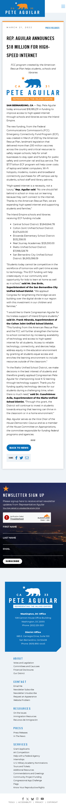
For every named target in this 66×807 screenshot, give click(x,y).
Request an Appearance (25, 696)
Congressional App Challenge (27, 780)
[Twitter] (27, 798)
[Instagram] (37, 799)
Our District (19, 673)
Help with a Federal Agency (26, 756)
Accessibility (24, 802)
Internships (18, 759)
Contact (20, 681)
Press (18, 728)
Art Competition (21, 752)
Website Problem (21, 700)
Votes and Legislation (23, 662)
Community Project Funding (27, 777)
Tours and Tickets (21, 766)
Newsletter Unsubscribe (25, 693)
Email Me (17, 686)
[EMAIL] (27, 458)
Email (6, 548)
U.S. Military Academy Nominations (30, 763)
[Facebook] (23, 799)
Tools (11, 802)
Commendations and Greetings (28, 773)
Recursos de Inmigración (25, 720)
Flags (16, 784)
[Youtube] (42, 799)
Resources (22, 708)
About (18, 658)
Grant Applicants (21, 749)
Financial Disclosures (23, 669)
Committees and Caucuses (26, 666)
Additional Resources (23, 770)
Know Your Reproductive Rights (29, 787)
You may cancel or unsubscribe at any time (21, 508)
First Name (10, 526)
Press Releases (20, 732)
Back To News (18, 447)
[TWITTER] (21, 458)
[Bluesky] (32, 798)
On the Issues (19, 713)
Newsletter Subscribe (23, 689)
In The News (19, 736)
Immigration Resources (24, 716)
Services (20, 744)
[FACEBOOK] (16, 458)
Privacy (39, 802)
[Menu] (63, 6)
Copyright (52, 802)
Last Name (9, 537)
